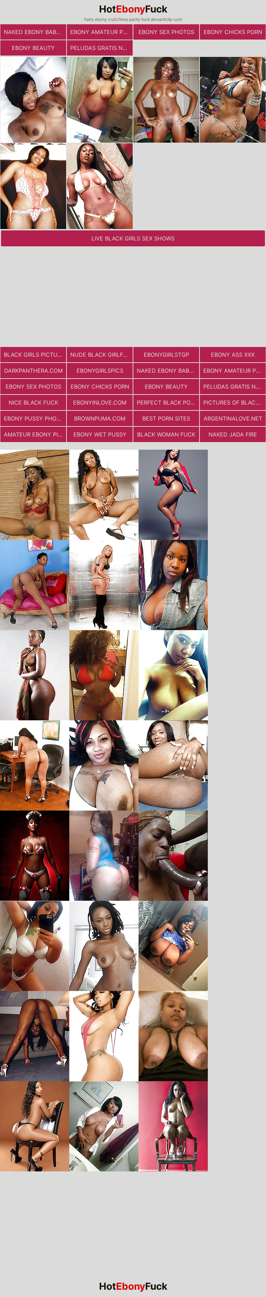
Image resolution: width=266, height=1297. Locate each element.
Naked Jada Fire (233, 434)
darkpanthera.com (33, 370)
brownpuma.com (99, 418)
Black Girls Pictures (35, 354)
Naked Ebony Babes (33, 31)
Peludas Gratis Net (100, 47)
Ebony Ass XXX (233, 354)
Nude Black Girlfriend (101, 354)
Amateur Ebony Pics (34, 434)
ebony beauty (33, 47)
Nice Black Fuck (33, 402)
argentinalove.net (233, 418)
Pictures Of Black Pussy (234, 402)
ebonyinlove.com (99, 402)
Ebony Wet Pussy (99, 434)
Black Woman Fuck (166, 434)
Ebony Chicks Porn (233, 31)
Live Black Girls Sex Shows (133, 238)
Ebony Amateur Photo (101, 31)
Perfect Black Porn (167, 402)
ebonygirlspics (100, 370)
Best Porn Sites (166, 418)
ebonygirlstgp (166, 354)
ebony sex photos (166, 31)
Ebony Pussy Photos (35, 418)
